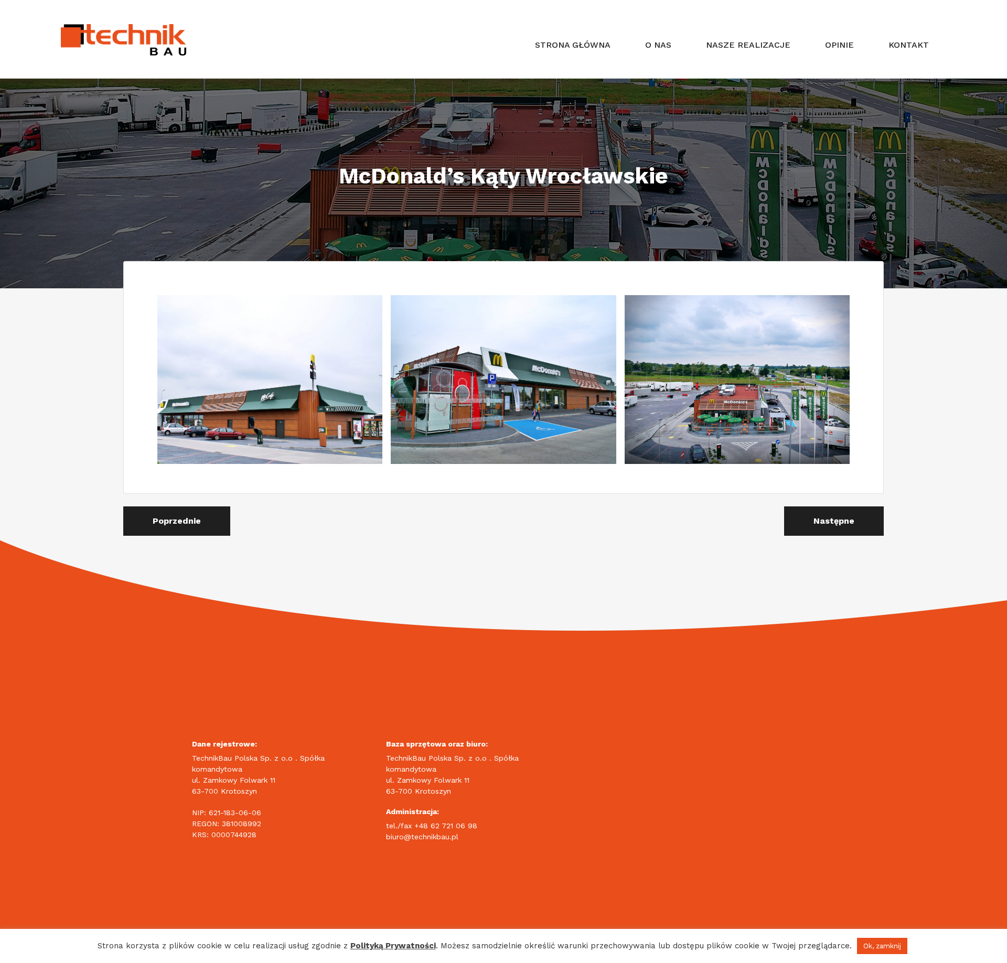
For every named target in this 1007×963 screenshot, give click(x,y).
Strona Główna (572, 45)
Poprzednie (177, 521)
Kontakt (908, 45)
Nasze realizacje (748, 45)
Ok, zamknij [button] (882, 946)
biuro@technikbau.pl (422, 836)
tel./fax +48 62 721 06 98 (431, 825)
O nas (658, 45)
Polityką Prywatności (393, 945)
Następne (833, 521)
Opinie (839, 45)
